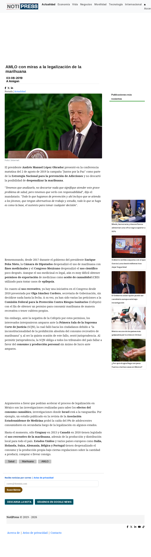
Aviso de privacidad (44, 477)
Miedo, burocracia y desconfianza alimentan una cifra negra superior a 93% (128, 228)
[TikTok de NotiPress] (143, 526)
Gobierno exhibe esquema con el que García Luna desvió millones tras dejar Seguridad (128, 263)
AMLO (44, 461)
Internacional (133, 4)
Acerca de (13, 532)
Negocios (86, 4)
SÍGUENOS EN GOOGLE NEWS (54, 501)
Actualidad (48, 4)
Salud (11, 461)
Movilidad (100, 4)
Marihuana (28, 461)
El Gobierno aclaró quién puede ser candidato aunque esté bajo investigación (127, 299)
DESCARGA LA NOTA (19, 501)
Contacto (56, 532)
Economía (64, 4)
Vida (75, 4)
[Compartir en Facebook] (5, 87)
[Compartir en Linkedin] (12, 87)
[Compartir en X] (8, 87)
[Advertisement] (75, 35)
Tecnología (116, 4)
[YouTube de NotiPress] (139, 526)
